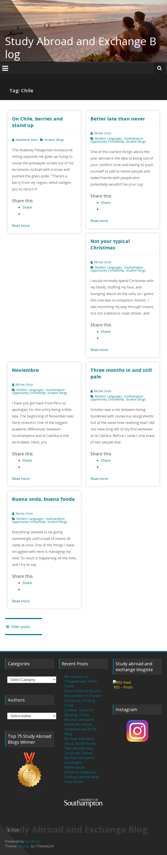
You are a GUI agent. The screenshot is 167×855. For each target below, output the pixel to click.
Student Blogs (54, 140)
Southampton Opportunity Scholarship (116, 139)
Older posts (20, 626)
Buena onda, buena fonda (43, 499)
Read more (21, 225)
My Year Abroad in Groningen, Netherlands (79, 762)
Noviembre (25, 370)
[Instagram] (137, 731)
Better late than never (117, 118)
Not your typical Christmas (110, 244)
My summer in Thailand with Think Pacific (80, 681)
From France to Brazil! (82, 691)
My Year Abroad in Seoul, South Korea (80, 741)
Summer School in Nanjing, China (79, 712)
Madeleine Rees (26, 140)
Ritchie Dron (102, 133)
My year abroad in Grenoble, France (79, 722)
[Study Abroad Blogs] (29, 773)
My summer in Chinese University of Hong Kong (83, 700)
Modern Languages (108, 138)
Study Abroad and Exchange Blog (80, 47)
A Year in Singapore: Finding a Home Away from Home (81, 777)
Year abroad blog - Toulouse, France (79, 750)
